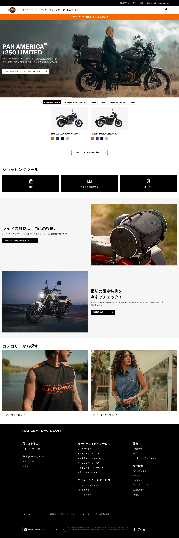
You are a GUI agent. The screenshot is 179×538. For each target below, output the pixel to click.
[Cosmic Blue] (57, 138)
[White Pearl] (67, 138)
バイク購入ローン (85, 490)
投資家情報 (138, 480)
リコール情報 (83, 448)
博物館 (136, 494)
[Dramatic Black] (62, 138)
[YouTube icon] (144, 529)
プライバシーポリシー (68, 514)
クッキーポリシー (86, 514)
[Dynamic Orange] (52, 138)
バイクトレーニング (31, 448)
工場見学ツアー (139, 490)
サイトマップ (25, 514)
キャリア (137, 475)
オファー (26, 466)
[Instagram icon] (139, 529)
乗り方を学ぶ (124, 3)
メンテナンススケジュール (89, 458)
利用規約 (53, 514)
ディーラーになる (140, 485)
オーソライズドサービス (88, 463)
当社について (139, 471)
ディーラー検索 (138, 3)
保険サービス (139, 448)
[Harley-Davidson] (48, 431)
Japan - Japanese (163, 3)
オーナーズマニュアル (87, 453)
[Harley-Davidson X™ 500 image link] (109, 118)
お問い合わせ (28, 461)
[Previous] (167, 92)
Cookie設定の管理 (102, 514)
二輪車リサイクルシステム (89, 467)
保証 (135, 453)
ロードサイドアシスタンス (144, 458)
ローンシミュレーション (88, 485)
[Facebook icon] (134, 529)
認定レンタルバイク (86, 472)
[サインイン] (166, 10)
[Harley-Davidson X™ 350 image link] (69, 118)
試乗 (148, 3)
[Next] (174, 92)
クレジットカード (85, 494)
